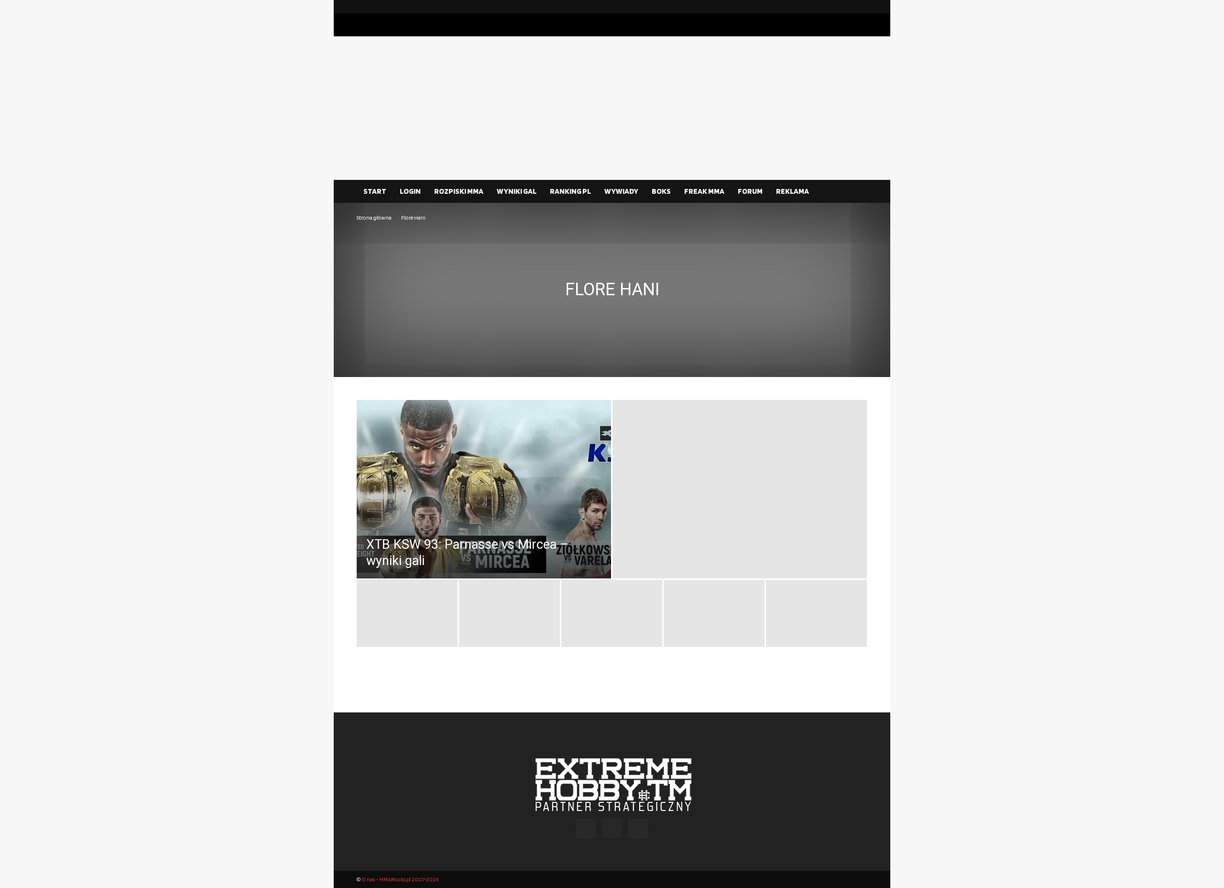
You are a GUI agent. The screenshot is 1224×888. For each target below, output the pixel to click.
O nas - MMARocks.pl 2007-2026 (399, 879)
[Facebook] (829, 6)
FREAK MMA (704, 191)
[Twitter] (860, 6)
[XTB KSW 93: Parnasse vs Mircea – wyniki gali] (484, 510)
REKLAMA (792, 191)
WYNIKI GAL (516, 191)
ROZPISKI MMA (458, 191)
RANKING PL (570, 191)
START (374, 191)
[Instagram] (845, 6)
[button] (855, 192)
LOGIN (410, 191)
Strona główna (374, 217)
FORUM (750, 191)
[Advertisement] (612, 108)
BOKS (661, 191)
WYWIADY (621, 191)
